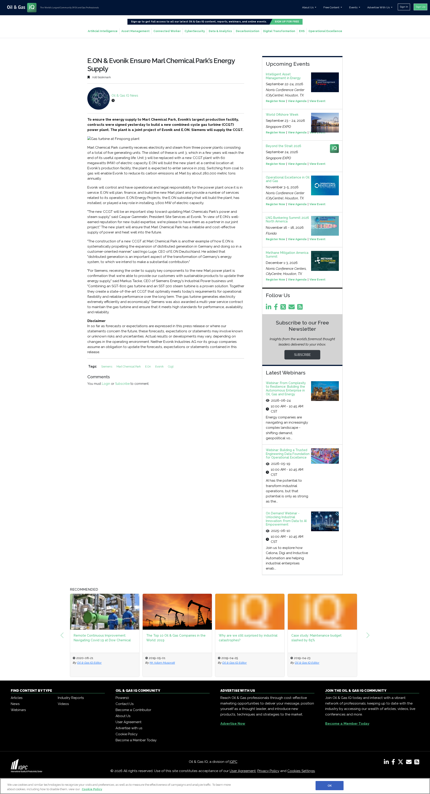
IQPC (233, 762)
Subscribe (122, 383)
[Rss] (300, 308)
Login (106, 383)
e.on (148, 366)
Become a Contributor (133, 710)
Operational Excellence (325, 31)
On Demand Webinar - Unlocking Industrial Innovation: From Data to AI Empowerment (286, 518)
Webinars (18, 710)
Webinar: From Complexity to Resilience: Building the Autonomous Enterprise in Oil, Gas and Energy (286, 388)
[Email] (292, 308)
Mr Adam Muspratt (162, 662)
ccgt (171, 366)
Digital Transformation (279, 31)
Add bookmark (101, 77)
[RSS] (416, 763)
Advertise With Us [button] (378, 7)
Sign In (404, 6)
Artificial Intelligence (103, 31)
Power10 (122, 698)
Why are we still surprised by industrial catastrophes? (248, 638)
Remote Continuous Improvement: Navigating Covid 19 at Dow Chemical (102, 638)
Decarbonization (247, 31)
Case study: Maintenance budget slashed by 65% (316, 638)
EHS (302, 31)
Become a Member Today (136, 740)
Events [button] (353, 7)
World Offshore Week (282, 114)
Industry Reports (71, 698)
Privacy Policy (268, 771)
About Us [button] (308, 7)
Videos (63, 704)
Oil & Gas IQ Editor (89, 662)
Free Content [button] (331, 7)
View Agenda (297, 101)
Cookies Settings (301, 771)
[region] (215, 786)
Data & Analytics (220, 31)
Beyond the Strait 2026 (283, 146)
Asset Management (135, 31)
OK (330, 785)
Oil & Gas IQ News (125, 95)
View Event (317, 101)
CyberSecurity (195, 31)
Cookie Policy (127, 734)
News (15, 704)
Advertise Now (232, 724)
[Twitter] (284, 308)
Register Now (275, 101)
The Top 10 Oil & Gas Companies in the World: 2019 (176, 638)
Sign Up (420, 6)
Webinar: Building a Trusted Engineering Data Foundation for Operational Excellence (288, 453)
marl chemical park (129, 366)
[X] (401, 763)
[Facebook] (277, 308)
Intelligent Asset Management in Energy (283, 76)
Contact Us (124, 704)
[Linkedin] (269, 308)
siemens (107, 366)
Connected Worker (167, 31)
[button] (62, 635)
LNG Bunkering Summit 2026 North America (287, 219)
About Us (123, 716)
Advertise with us (129, 728)
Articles (16, 698)
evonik (159, 366)
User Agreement (128, 722)
